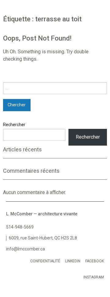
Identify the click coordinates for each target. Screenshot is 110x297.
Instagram (93, 277)
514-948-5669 (20, 227)
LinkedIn (72, 261)
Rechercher (14, 124)
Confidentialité (45, 261)
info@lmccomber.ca (25, 248)
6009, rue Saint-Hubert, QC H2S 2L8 (43, 237)
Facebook (94, 261)
